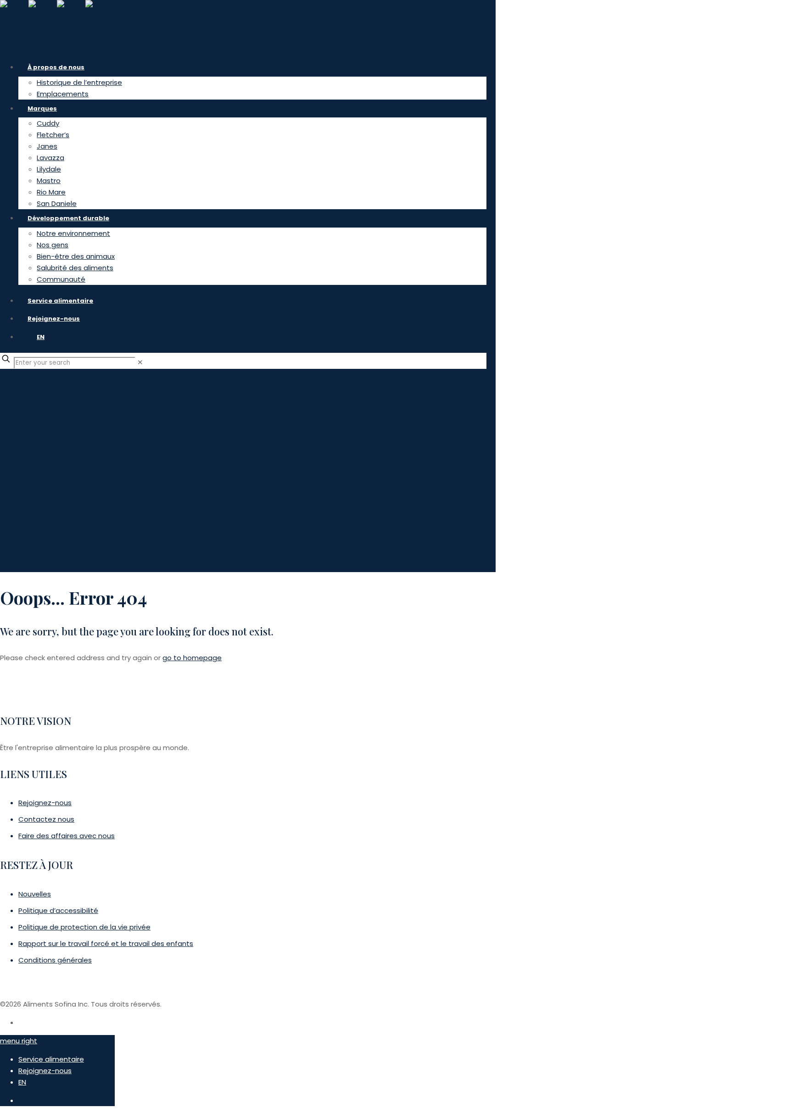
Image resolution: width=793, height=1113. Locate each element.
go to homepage (192, 657)
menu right (18, 1041)
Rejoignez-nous (45, 1070)
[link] (140, 362)
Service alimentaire (51, 1059)
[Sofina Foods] (57, 25)
